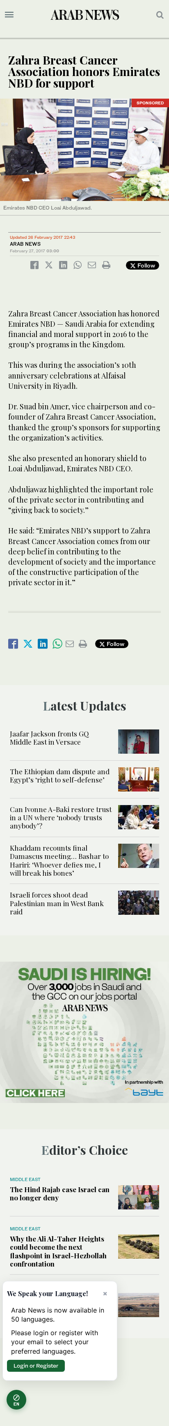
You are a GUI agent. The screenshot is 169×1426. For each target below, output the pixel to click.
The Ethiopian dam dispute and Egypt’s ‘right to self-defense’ (60, 775)
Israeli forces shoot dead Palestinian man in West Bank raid (57, 903)
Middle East (25, 1179)
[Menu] (9, 14)
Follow (145, 265)
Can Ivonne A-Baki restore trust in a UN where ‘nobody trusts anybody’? (61, 818)
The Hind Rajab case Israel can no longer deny (60, 1193)
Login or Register (36, 1365)
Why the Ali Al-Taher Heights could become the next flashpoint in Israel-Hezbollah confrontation (58, 1251)
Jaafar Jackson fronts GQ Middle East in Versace (49, 737)
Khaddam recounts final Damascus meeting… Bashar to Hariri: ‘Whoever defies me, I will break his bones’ (59, 860)
